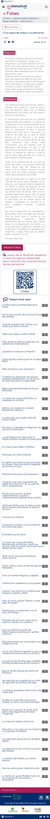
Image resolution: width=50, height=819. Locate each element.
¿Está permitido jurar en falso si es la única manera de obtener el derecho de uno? (21, 507)
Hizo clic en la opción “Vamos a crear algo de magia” (21, 602)
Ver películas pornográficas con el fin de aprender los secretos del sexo (21, 682)
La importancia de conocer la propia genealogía (21, 750)
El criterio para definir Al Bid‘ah (18, 447)
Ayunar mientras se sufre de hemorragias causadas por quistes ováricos (20, 632)
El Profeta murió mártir (14, 535)
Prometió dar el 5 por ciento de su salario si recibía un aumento (19, 621)
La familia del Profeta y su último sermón (19, 759)
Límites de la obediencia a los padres (21, 583)
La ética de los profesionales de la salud (19, 306)
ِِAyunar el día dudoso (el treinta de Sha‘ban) (20, 672)
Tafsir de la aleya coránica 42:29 (18, 334)
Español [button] (8, 1)
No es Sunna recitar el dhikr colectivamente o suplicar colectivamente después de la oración (21, 496)
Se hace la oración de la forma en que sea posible (22, 316)
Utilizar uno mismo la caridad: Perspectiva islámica (17, 409)
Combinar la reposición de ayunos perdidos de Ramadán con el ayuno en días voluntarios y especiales (20, 379)
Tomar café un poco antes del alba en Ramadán (22, 567)
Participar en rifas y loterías (16, 455)
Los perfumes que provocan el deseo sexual (21, 740)
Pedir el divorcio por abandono (18, 369)
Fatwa (12, 13)
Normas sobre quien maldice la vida (20, 768)
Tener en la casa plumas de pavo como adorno (19, 557)
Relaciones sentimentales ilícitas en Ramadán (20, 390)
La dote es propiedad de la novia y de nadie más (21, 691)
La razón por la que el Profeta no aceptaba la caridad (19, 399)
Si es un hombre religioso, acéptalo (20, 575)
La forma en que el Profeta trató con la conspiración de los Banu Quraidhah (21, 778)
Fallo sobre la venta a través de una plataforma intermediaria (20, 343)
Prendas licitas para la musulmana (20, 474)
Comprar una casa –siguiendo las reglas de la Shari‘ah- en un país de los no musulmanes (20, 484)
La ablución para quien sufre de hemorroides (19, 419)
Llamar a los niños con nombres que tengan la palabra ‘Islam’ (21, 592)
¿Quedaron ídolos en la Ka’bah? (18, 352)
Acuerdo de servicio (9, 790)
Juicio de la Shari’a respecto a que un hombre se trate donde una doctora (21, 652)
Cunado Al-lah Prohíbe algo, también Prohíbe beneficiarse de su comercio (21, 662)
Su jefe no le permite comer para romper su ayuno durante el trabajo (21, 701)
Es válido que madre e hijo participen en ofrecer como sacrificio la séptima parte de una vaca (21, 464)
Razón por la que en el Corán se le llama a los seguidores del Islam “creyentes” (19, 712)
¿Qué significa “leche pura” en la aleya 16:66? (21, 360)
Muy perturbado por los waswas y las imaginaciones (21, 643)
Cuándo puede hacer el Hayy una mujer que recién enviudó (19, 325)
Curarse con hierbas (12, 517)
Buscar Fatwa (12, 27)
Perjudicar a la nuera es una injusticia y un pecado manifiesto (22, 730)
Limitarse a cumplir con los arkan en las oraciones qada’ (21, 526)
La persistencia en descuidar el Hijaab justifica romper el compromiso (22, 438)
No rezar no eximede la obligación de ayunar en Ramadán (21, 428)
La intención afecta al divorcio (18, 721)
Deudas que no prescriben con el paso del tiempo (19, 611)
